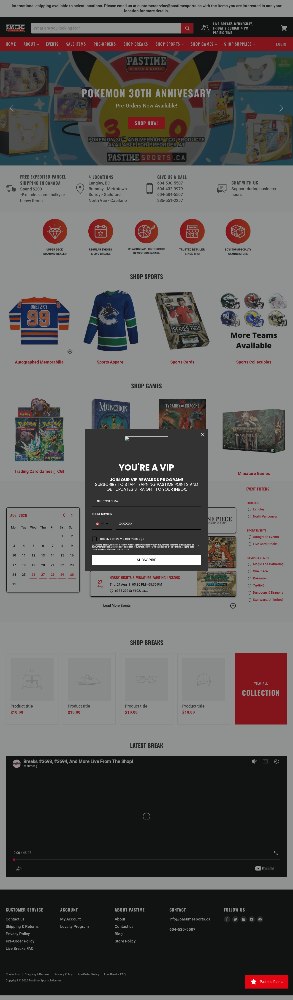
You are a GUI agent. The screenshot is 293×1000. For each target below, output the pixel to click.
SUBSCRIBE (146, 559)
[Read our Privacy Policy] (198, 546)
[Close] (202, 434)
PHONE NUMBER (102, 514)
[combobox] (102, 523)
